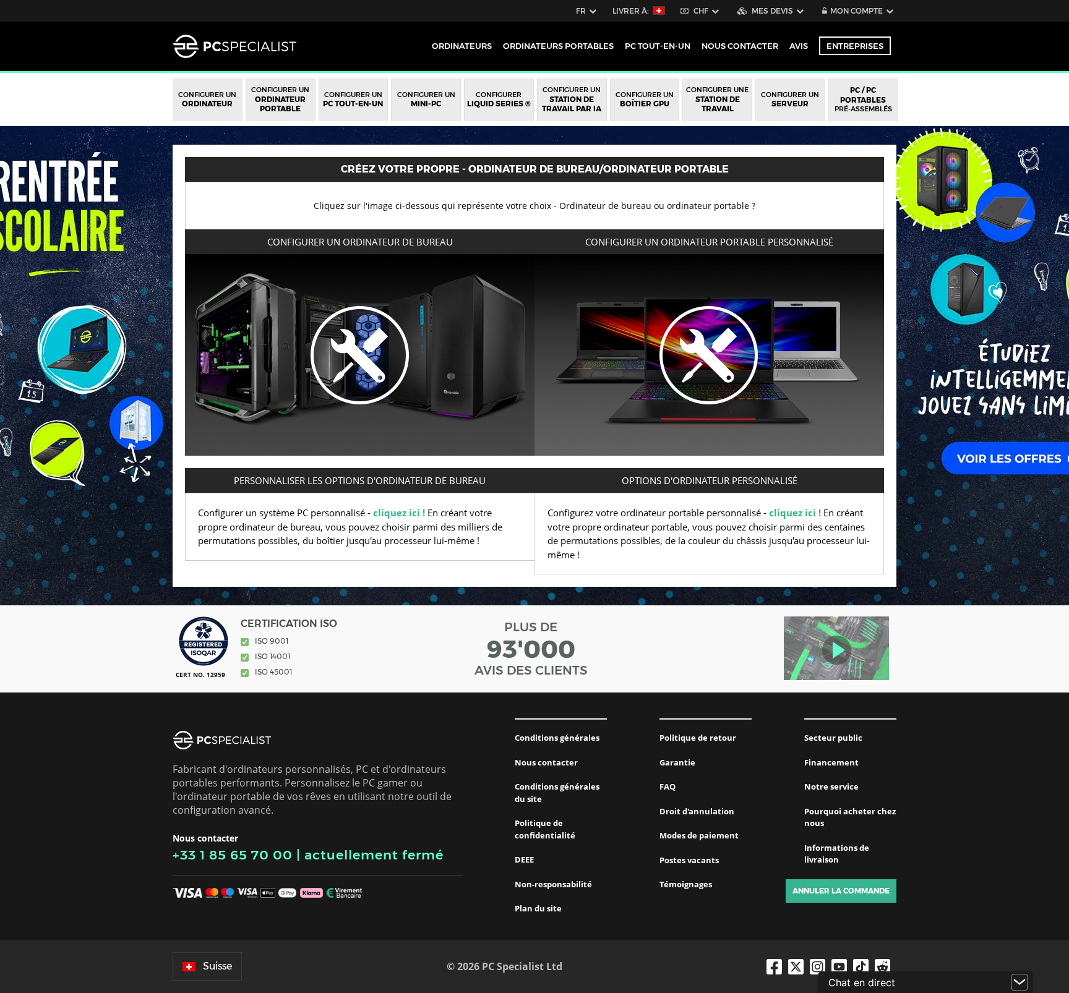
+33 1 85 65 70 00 (233, 855)
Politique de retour (697, 737)
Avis (798, 46)
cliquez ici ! (399, 512)
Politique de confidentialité (545, 829)
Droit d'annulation (696, 811)
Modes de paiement (699, 835)
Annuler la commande (841, 890)
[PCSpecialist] (234, 46)
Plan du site (538, 908)
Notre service (831, 786)
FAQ (667, 786)
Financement (831, 762)
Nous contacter (546, 762)
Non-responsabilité (553, 884)
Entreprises (854, 46)
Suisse (217, 966)
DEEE (524, 859)
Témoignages (685, 884)
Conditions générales (557, 737)
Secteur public (833, 737)
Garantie (677, 762)
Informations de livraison (836, 854)
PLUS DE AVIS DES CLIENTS (531, 649)
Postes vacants (689, 860)
